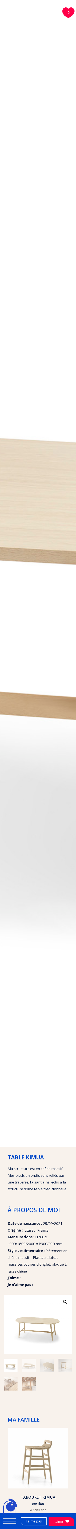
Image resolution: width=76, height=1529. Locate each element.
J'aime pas (34, 1521)
